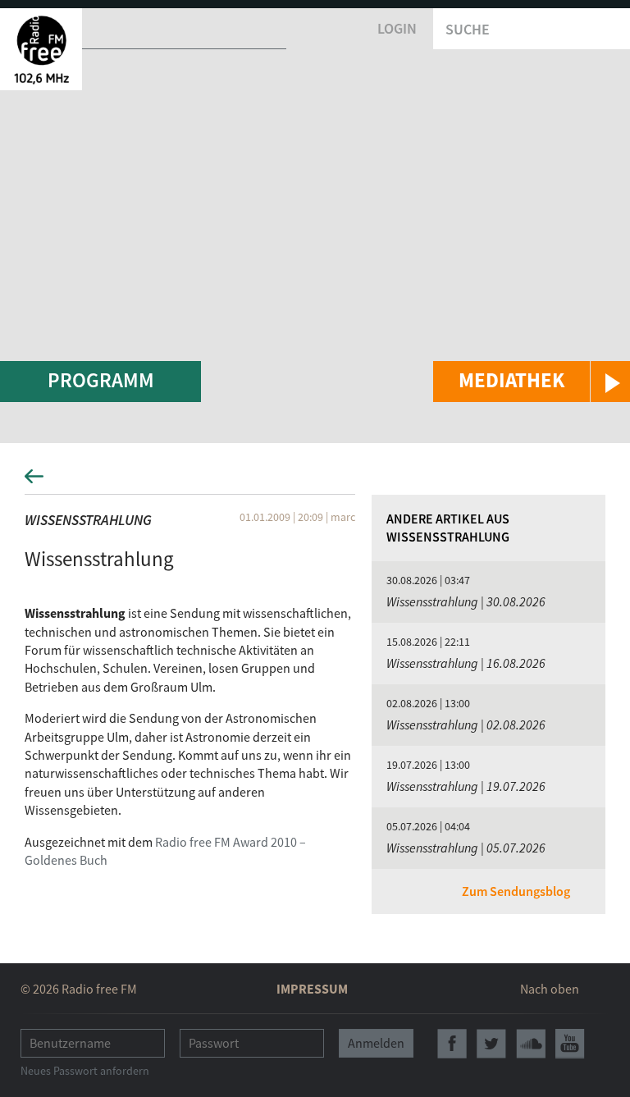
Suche (467, 29)
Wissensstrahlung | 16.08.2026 (466, 663)
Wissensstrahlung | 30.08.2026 (466, 601)
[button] (531, 381)
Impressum (312, 988)
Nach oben (549, 988)
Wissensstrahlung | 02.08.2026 (466, 724)
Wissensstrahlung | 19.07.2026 (466, 786)
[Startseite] (41, 49)
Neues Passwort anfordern (85, 1070)
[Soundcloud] (531, 1043)
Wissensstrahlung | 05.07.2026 (466, 847)
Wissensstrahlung (88, 519)
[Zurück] (315, 481)
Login (397, 28)
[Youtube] (570, 1043)
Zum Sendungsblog (516, 891)
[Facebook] (452, 1043)
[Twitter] (491, 1043)
